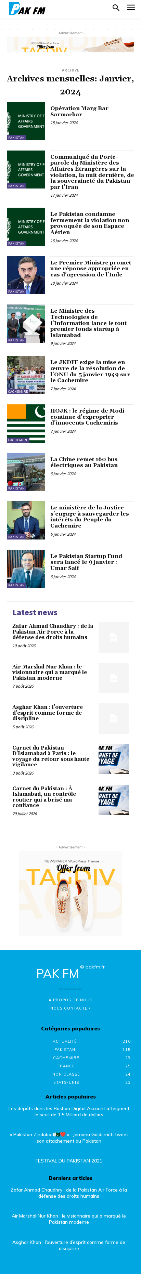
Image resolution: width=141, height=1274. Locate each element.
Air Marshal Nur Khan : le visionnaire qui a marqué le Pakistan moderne (49, 672)
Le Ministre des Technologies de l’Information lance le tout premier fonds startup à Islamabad (88, 323)
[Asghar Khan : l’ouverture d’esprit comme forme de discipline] (114, 718)
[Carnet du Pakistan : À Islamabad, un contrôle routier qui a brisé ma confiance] (114, 800)
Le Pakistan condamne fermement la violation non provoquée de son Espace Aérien (89, 223)
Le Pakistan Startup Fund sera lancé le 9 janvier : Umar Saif (86, 562)
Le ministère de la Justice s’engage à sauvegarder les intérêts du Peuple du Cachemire (89, 516)
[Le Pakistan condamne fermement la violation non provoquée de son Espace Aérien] (26, 227)
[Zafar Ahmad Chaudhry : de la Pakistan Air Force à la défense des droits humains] (114, 637)
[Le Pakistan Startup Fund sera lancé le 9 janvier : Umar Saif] (26, 569)
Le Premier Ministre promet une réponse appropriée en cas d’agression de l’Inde (90, 268)
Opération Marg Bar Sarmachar (79, 111)
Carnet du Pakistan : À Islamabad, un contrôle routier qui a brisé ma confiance (44, 797)
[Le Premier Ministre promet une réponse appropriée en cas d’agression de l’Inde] (26, 275)
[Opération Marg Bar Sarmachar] (26, 121)
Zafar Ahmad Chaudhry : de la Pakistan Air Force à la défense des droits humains (52, 632)
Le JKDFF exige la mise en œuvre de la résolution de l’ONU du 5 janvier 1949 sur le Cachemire (90, 371)
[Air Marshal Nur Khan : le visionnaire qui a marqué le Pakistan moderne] (114, 678)
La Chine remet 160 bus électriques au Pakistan (84, 462)
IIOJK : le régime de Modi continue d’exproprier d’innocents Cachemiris (87, 416)
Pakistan (16, 137)
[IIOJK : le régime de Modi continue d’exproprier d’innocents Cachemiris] (26, 423)
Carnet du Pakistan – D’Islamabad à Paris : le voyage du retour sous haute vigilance (50, 756)
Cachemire (18, 391)
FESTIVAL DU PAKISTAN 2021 (69, 1161)
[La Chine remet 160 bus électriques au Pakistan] (26, 472)
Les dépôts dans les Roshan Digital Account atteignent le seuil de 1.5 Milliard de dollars (69, 1111)
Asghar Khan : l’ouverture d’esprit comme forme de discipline (47, 713)
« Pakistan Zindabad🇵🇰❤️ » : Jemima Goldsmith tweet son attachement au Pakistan (69, 1137)
